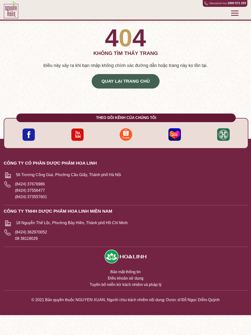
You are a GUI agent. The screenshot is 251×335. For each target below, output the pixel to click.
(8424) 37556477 (30, 190)
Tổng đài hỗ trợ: (227, 3)
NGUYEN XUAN (90, 300)
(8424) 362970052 (31, 232)
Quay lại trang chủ (125, 81)
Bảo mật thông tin (125, 272)
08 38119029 (26, 238)
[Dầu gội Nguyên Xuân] (13, 10)
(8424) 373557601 (31, 197)
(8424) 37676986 (30, 184)
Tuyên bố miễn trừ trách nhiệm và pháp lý (126, 285)
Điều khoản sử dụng (125, 278)
